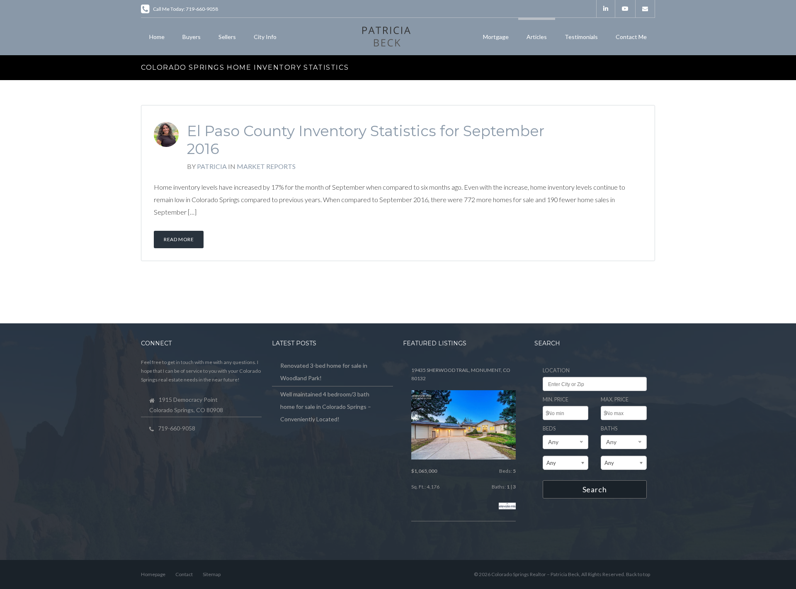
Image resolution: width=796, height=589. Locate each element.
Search (594, 489)
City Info (265, 36)
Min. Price (555, 399)
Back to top (638, 574)
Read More (179, 239)
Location (556, 370)
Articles (537, 36)
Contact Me (631, 36)
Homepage (153, 574)
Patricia (212, 166)
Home (157, 36)
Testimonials (581, 36)
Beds (549, 428)
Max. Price (615, 399)
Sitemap (212, 574)
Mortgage (496, 36)
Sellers (227, 36)
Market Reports (266, 166)
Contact (184, 574)
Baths (609, 428)
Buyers (191, 36)
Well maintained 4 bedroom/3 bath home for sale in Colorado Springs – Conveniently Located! (325, 407)
